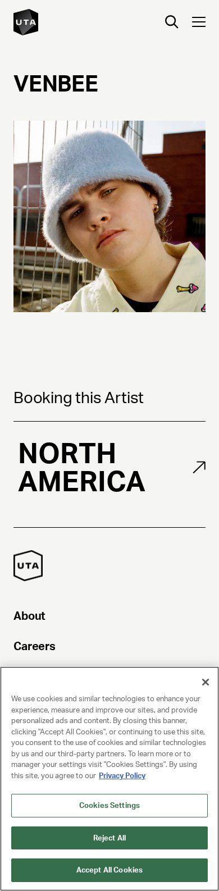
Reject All (109, 838)
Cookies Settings (109, 805)
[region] (109, 778)
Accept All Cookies (109, 870)
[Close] (205, 682)
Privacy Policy (122, 775)
